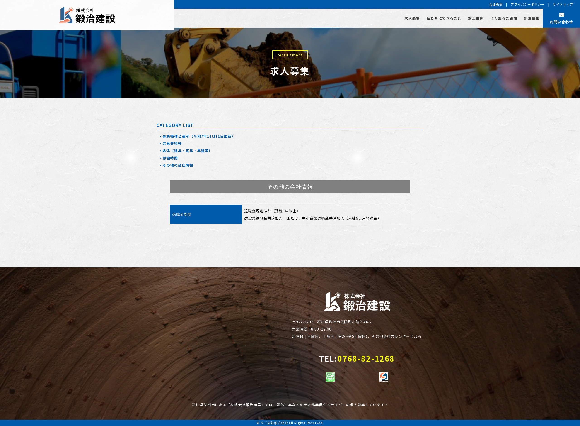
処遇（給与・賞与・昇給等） (187, 150)
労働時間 (170, 158)
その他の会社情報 (177, 165)
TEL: (357, 358)
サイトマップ (563, 4)
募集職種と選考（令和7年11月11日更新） (198, 136)
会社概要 (496, 4)
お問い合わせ (561, 21)
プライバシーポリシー (528, 4)
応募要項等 (172, 143)
